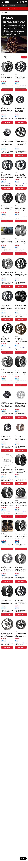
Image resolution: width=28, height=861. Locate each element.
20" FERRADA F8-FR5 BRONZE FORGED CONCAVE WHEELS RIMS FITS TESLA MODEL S (20, 438)
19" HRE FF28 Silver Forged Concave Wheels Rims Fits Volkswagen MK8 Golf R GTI (20, 569)
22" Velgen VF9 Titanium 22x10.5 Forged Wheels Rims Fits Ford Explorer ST (7, 372)
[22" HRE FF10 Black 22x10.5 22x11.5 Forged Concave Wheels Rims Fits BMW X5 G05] (21, 460)
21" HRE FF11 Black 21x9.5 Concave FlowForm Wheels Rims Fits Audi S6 (7, 602)
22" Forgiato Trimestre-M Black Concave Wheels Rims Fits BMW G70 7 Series (7, 208)
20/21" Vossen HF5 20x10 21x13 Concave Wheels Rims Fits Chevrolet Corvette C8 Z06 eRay (6, 340)
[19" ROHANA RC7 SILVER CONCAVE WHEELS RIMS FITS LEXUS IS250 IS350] (21, 394)
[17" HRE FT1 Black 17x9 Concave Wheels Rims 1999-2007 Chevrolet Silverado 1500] (21, 296)
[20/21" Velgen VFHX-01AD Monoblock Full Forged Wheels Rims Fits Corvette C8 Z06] (7, 526)
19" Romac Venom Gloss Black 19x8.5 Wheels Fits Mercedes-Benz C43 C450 (21, 143)
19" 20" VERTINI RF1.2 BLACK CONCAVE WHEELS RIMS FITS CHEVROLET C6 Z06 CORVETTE (20, 110)
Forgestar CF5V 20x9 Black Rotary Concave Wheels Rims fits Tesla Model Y (6, 241)
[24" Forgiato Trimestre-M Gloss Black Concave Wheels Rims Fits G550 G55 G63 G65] (21, 493)
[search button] (2, 5)
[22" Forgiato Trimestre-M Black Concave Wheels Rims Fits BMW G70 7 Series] (7, 198)
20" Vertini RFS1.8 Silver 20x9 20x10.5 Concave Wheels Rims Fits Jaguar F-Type (20, 241)
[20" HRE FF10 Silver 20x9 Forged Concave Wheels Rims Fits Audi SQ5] (21, 526)
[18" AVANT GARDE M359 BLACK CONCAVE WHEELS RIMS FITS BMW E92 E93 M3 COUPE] (7, 394)
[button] (23, 2)
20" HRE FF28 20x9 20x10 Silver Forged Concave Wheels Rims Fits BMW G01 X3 (7, 274)
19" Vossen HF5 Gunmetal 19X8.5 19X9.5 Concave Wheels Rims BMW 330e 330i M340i (21, 274)
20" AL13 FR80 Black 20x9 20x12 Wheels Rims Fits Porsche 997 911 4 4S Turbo (21, 176)
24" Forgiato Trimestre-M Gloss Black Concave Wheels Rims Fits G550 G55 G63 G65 (20, 504)
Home (2, 12)
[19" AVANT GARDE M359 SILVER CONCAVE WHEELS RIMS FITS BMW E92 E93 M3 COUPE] (7, 132)
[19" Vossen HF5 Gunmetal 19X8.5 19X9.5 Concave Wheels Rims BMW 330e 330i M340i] (21, 263)
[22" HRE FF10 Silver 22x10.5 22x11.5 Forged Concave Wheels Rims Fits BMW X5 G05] (21, 362)
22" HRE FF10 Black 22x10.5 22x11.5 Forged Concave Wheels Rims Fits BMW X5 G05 (20, 471)
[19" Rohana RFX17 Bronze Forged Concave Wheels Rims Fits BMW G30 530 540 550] (21, 329)
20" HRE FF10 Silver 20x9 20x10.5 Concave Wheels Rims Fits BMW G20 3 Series (7, 504)
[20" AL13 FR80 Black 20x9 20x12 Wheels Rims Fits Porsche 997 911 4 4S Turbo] (21, 165)
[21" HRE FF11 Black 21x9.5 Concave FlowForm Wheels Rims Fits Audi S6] (7, 591)
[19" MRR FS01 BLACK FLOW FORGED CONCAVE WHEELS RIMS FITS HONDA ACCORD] (7, 427)
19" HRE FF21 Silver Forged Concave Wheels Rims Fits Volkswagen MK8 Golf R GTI (20, 208)
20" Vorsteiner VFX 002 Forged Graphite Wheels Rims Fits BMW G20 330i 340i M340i (21, 635)
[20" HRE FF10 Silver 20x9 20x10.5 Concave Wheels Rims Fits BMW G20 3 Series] (7, 493)
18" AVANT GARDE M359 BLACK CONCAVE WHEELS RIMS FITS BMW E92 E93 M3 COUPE (7, 405)
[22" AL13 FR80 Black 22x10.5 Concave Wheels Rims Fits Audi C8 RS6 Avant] (7, 165)
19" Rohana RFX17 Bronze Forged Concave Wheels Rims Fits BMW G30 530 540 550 (20, 340)
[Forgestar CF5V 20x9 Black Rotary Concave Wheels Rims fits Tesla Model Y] (7, 231)
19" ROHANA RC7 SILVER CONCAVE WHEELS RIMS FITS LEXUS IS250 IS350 (20, 405)
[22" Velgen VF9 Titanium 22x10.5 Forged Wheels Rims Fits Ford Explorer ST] (7, 362)
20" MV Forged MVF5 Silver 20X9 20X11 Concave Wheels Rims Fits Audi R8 (6, 569)
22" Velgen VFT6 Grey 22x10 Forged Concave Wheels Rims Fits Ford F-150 (7, 635)
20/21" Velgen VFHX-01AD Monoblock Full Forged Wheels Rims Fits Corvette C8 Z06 (7, 536)
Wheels (5, 12)
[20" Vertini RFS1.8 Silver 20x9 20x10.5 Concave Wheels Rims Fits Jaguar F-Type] (21, 231)
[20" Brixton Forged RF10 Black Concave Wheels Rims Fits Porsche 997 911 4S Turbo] (7, 460)
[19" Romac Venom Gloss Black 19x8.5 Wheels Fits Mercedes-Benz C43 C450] (21, 132)
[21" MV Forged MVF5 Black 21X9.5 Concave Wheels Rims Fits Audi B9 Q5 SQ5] (21, 591)
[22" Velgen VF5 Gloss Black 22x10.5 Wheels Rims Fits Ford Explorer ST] (7, 99)
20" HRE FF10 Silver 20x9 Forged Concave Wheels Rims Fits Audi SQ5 (21, 536)
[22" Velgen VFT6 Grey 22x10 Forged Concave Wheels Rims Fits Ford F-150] (7, 624)
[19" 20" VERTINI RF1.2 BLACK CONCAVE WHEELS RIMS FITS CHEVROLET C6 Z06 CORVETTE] (21, 99)
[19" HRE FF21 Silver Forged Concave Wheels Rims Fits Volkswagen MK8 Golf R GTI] (21, 198)
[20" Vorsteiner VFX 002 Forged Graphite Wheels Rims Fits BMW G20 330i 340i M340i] (21, 624)
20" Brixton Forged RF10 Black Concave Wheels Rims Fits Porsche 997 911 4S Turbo (7, 471)
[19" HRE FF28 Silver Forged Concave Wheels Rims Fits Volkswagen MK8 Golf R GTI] (21, 558)
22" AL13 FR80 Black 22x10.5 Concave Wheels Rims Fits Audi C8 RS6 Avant (7, 176)
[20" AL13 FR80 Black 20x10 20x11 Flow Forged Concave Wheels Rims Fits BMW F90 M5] (7, 296)
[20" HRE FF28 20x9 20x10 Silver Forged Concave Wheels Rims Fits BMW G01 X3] (7, 263)
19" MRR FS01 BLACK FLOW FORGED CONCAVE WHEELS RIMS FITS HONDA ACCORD (7, 438)
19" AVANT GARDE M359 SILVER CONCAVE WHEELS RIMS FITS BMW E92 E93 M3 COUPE (7, 143)
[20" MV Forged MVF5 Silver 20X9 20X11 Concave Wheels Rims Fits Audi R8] (7, 558)
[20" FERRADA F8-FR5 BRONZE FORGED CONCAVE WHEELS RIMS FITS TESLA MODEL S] (21, 427)
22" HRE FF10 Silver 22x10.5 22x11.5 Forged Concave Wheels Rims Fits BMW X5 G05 (20, 372)
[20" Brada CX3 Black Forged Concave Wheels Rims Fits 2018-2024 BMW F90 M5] (21, 67)
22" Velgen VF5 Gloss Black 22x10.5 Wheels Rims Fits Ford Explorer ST (7, 110)
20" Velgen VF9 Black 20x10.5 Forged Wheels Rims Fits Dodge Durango (7, 77)
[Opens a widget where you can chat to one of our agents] (23, 858)
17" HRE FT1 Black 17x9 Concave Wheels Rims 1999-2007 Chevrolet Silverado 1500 (20, 307)
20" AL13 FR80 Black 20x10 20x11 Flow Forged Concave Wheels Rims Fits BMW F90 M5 (7, 307)
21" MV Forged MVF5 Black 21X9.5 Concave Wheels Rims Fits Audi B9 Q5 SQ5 (20, 602)
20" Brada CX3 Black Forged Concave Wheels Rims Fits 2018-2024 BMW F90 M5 (20, 77)
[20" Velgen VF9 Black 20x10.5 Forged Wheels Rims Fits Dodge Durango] (7, 67)
